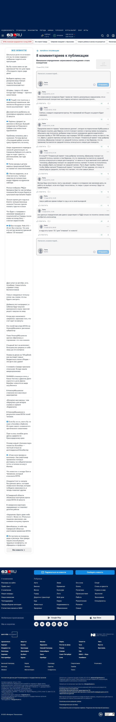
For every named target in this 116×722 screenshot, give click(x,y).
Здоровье (38, 608)
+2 (101, 119)
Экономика (99, 597)
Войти (46, 84)
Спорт (97, 583)
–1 (108, 119)
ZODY (80, 30)
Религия (79, 605)
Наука (59, 601)
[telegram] (36, 624)
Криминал (61, 586)
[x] (60, 624)
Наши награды (7, 594)
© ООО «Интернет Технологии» (11, 714)
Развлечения (81, 601)
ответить (42, 103)
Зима (59, 583)
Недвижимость (7, 30)
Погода (43, 30)
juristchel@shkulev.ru (7, 698)
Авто (36, 583)
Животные (38, 605)
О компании (6, 590)
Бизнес (37, 586)
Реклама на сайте (8, 583)
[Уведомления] (108, 35)
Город (36, 594)
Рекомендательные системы (68, 704)
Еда (35, 601)
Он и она (79, 583)
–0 (108, 103)
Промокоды (21, 30)
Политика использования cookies (70, 701)
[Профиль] (113, 35)
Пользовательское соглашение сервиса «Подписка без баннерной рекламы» (84, 708)
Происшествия (82, 594)
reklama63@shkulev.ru (98, 678)
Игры (86, 30)
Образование (62, 608)
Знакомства (33, 30)
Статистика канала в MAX (11, 608)
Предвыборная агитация (11, 605)
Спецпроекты (100, 601)
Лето (59, 594)
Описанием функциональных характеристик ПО (74, 690)
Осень (78, 586)
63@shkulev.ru (25, 695)
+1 (101, 205)
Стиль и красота (101, 586)
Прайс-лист (6, 586)
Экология (98, 594)
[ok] (48, 624)
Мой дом (60, 597)
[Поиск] (102, 35)
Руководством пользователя (68, 689)
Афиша (50, 30)
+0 (101, 103)
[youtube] (65, 624)
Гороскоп (59, 30)
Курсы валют (70, 30)
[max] (54, 624)
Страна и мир (100, 590)
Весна (36, 590)
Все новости (19, 50)
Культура (60, 590)
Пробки (58, 36)
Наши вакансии (7, 597)
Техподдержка (7, 601)
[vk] (42, 624)
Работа (78, 597)
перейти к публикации (49, 51)
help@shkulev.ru (16, 699)
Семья (78, 608)
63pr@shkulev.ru (89, 684)
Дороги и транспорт (42, 597)
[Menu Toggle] (2, 35)
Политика (80, 590)
